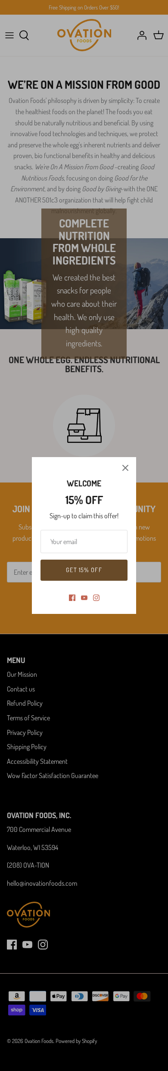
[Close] (125, 467)
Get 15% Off (84, 569)
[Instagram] (96, 598)
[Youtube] (84, 598)
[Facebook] (72, 598)
